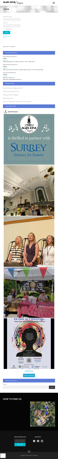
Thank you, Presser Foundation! (11, 95)
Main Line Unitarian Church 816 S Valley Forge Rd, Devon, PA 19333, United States (23, 69)
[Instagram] (34, 441)
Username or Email (7, 16)
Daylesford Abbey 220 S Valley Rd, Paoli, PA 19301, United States (19, 61)
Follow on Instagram (29, 375)
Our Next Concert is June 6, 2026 (11, 91)
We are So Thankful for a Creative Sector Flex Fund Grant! (17, 101)
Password (5, 22)
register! (12, 46)
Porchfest (5, 76)
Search (4, 384)
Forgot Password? (7, 36)
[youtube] (42, 441)
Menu (53, 2)
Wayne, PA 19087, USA (8, 77)
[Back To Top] (29, 452)
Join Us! (4, 37)
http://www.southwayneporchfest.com (12, 79)
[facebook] (38, 441)
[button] (29, 139)
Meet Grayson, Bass (8, 98)
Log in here (6, 46)
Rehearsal (5, 60)
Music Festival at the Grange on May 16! (13, 88)
